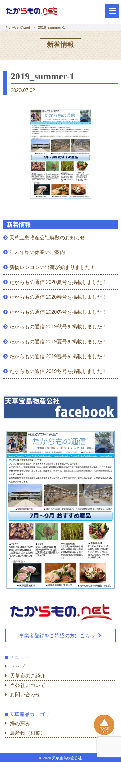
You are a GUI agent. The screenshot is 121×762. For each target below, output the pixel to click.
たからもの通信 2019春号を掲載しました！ (58, 356)
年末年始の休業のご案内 (37, 252)
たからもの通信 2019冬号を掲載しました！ (58, 371)
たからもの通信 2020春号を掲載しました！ (58, 297)
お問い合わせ (25, 694)
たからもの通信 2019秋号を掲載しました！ (58, 326)
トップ (17, 666)
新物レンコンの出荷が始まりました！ (52, 267)
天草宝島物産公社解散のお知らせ (47, 237)
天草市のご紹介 (27, 676)
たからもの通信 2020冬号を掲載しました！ (58, 312)
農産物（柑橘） (27, 733)
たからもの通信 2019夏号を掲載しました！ (58, 341)
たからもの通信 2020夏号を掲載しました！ (58, 282)
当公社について (27, 685)
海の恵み (20, 723)
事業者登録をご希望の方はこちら (57, 635)
